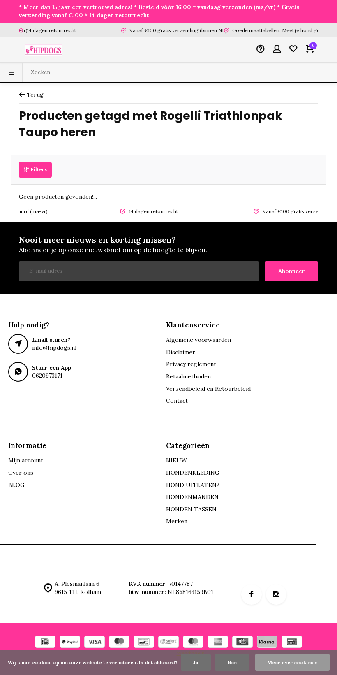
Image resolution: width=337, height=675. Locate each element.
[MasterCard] (193, 643)
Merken (176, 521)
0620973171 (47, 375)
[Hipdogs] (43, 49)
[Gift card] (242, 643)
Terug (35, 94)
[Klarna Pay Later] (267, 643)
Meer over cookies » (292, 662)
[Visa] (94, 643)
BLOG (16, 485)
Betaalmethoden (188, 376)
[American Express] (218, 643)
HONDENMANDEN (192, 497)
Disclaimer (180, 352)
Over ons (20, 472)
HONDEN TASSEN (191, 509)
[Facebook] (251, 594)
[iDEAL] (45, 643)
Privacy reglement (191, 364)
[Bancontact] (144, 643)
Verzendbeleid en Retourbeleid (208, 388)
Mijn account (25, 460)
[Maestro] (119, 643)
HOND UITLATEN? (192, 485)
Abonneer (291, 271)
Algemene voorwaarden (198, 339)
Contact (177, 400)
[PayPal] (70, 643)
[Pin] (292, 643)
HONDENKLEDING (192, 472)
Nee (232, 662)
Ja (196, 662)
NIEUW (176, 460)
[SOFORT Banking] (168, 643)
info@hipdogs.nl (54, 347)
